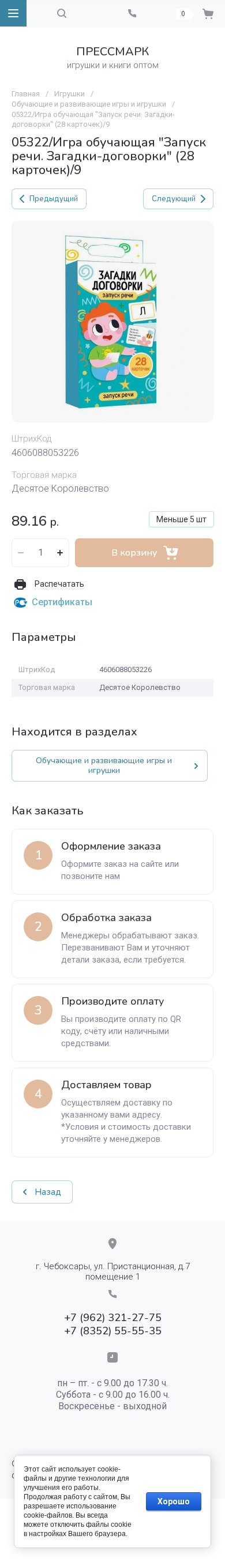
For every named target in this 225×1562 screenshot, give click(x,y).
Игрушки (69, 93)
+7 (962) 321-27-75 (113, 1318)
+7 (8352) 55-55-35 (113, 1331)
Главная (26, 93)
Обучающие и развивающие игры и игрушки (89, 104)
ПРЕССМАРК (112, 51)
